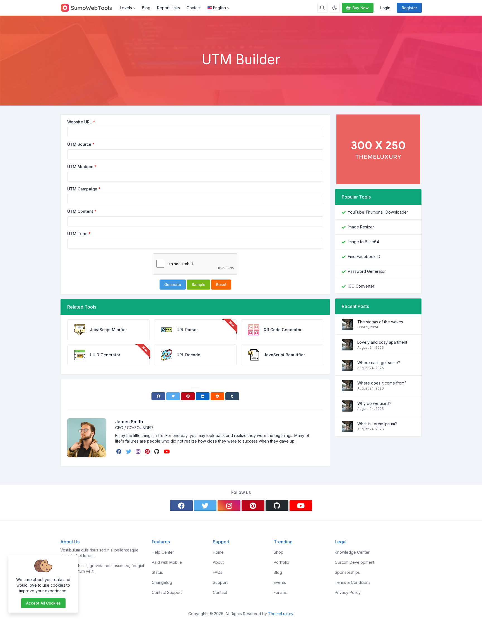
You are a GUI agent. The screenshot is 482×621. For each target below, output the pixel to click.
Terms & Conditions (352, 582)
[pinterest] (148, 451)
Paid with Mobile (167, 562)
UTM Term (77, 233)
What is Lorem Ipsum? (377, 423)
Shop (278, 552)
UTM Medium (80, 166)
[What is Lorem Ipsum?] (347, 429)
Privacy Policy (348, 592)
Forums (280, 592)
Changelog (162, 582)
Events (280, 582)
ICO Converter (361, 286)
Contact (194, 7)
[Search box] (322, 8)
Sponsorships (347, 572)
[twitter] (129, 451)
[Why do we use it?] (347, 408)
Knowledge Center (352, 552)
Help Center (163, 552)
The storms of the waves (380, 321)
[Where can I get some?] (347, 368)
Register (409, 7)
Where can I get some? (378, 362)
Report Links (168, 7)
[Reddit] (217, 396)
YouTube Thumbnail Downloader (378, 212)
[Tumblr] (232, 396)
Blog (146, 7)
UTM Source (79, 144)
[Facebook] (158, 396)
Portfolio (281, 562)
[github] (157, 451)
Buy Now (360, 7)
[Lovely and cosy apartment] (347, 347)
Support (220, 582)
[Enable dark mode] (335, 8)
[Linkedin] (202, 396)
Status (157, 572)
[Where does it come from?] (347, 388)
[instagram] (139, 451)
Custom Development (354, 562)
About (218, 562)
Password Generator (367, 271)
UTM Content (80, 211)
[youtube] (167, 451)
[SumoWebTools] (88, 8)
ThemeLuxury (280, 613)
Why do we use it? (374, 403)
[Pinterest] (188, 396)
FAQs (217, 572)
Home (218, 552)
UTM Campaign (82, 189)
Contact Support (167, 592)
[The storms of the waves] (347, 327)
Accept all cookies (43, 603)
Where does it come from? (381, 383)
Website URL (79, 122)
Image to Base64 (363, 241)
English (219, 7)
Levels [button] (126, 7)
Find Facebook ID (364, 256)
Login (385, 7)
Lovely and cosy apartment (382, 342)
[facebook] (119, 451)
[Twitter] (173, 396)
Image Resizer (361, 226)
